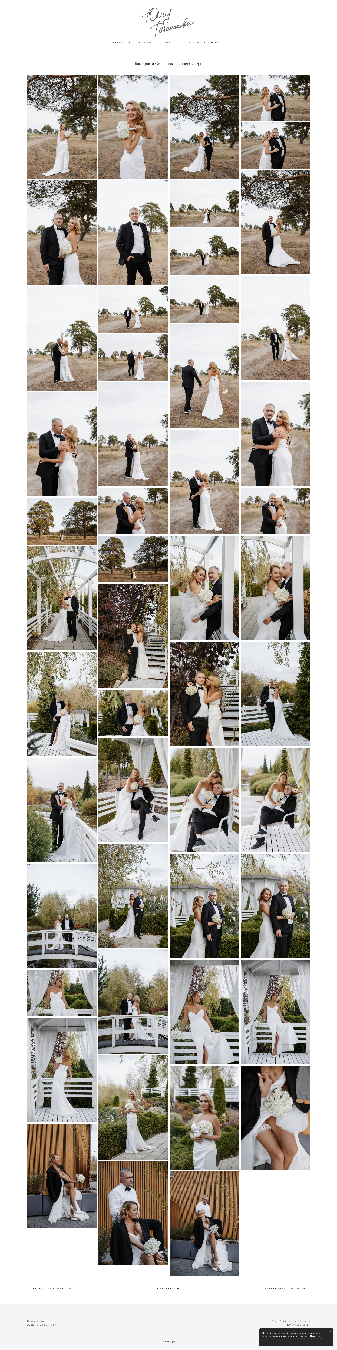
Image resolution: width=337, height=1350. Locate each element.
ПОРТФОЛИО (144, 42)
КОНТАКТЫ (192, 42)
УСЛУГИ (169, 42)
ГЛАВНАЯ (118, 42)
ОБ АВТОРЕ (217, 42)
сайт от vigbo (168, 1342)
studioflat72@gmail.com (42, 1325)
